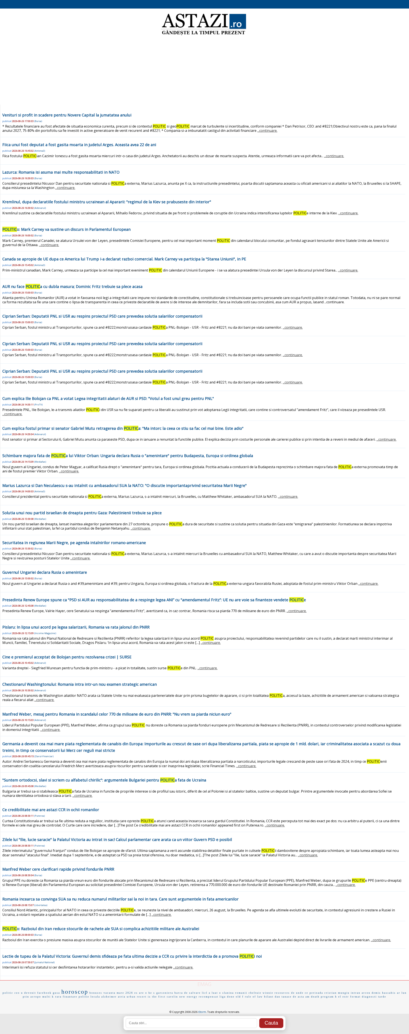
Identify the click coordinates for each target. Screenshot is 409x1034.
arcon (366, 992)
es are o (140, 992)
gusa (56, 992)
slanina (228, 992)
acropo (35, 996)
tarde (382, 996)
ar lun (402, 992)
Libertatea (41, 905)
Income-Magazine (45, 633)
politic (8, 992)
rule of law (254, 996)
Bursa (38, 121)
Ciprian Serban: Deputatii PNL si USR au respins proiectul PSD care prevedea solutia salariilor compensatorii (102, 316)
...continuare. (267, 130)
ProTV (38, 404)
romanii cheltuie (248, 992)
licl (204, 992)
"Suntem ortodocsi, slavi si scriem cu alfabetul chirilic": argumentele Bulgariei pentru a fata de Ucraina (104, 780)
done (231, 996)
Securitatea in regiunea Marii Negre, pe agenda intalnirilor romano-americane (74, 542)
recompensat (208, 996)
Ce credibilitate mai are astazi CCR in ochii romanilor (50, 809)
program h (329, 996)
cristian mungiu (337, 992)
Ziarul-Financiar (44, 756)
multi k (48, 996)
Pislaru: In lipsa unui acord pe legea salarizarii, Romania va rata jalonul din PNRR (76, 627)
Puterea (39, 815)
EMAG (204, 984)
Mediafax (40, 461)
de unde (297, 992)
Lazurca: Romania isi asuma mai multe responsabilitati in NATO (61, 172)
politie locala (89, 996)
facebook (44, 992)
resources (282, 992)
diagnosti (369, 996)
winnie (268, 992)
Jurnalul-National (44, 962)
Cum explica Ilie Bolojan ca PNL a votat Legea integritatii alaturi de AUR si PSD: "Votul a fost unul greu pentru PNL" (108, 398)
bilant (269, 996)
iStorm (202, 1012)
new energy (188, 996)
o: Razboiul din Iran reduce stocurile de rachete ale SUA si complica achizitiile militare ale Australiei (100, 928)
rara (58, 996)
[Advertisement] (204, 70)
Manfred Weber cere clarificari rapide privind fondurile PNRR (58, 869)
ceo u (18, 992)
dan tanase (283, 996)
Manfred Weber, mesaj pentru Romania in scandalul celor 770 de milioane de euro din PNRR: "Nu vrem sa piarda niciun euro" (116, 714)
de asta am (301, 996)
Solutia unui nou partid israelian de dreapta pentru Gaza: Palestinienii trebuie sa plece (82, 512)
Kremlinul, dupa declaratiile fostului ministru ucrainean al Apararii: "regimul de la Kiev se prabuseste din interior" (106, 201)
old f (240, 996)
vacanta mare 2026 (118, 992)
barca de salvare (187, 992)
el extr (343, 996)
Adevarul (40, 207)
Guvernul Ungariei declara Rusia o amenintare (44, 572)
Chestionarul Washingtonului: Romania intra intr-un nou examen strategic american (79, 684)
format (355, 996)
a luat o (215, 992)
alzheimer (109, 996)
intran (355, 992)
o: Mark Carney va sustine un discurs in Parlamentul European (66, 229)
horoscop (74, 991)
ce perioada (314, 992)
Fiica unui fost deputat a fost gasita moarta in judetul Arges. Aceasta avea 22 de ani (79, 144)
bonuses (95, 992)
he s (151, 992)
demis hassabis (384, 992)
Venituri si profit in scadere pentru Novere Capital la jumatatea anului (66, 115)
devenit (30, 992)
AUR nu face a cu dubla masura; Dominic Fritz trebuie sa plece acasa (72, 286)
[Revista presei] (203, 35)
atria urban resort (132, 996)
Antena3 (39, 150)
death (315, 996)
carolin (172, 996)
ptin (26, 996)
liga (223, 996)
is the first (157, 996)
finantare (70, 996)
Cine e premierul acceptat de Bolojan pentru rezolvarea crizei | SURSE (66, 656)
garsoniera (164, 992)
